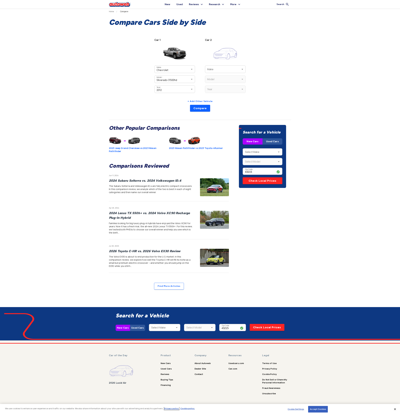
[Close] (395, 409)
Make (159, 67)
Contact (199, 374)
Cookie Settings (296, 409)
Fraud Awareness (271, 388)
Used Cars (272, 141)
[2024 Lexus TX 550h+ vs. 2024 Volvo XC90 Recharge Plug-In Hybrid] (214, 220)
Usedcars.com (236, 363)
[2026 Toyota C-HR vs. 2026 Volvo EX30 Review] (214, 258)
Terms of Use (269, 363)
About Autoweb (203, 363)
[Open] (192, 69)
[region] (200, 409)
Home (111, 11)
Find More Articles (169, 286)
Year (158, 87)
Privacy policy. (171, 408)
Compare (200, 108)
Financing (166, 385)
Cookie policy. (187, 408)
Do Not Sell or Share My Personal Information (274, 381)
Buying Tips (167, 379)
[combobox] (170, 69)
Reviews (165, 374)
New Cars (252, 141)
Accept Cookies (318, 409)
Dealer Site (200, 368)
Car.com (232, 368)
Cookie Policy (269, 374)
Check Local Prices (262, 180)
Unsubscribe (269, 393)
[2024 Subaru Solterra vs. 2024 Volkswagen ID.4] (214, 187)
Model (159, 77)
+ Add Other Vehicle (200, 101)
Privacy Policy (269, 368)
